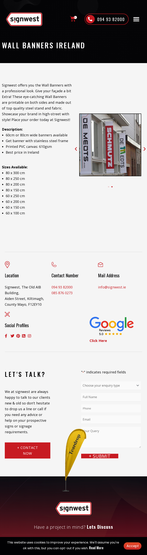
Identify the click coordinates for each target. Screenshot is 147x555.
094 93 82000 (62, 287)
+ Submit (100, 456)
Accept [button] (133, 545)
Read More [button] (96, 547)
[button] (136, 19)
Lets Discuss (100, 526)
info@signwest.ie (112, 287)
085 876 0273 (62, 293)
